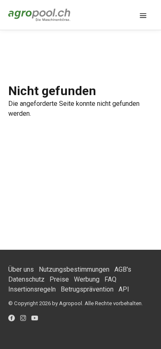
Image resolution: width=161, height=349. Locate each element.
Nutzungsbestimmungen (74, 269)
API (123, 289)
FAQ (110, 279)
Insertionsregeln (32, 289)
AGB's (122, 269)
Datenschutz (26, 279)
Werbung (86, 279)
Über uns (21, 269)
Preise (59, 279)
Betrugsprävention (87, 289)
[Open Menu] (143, 15)
